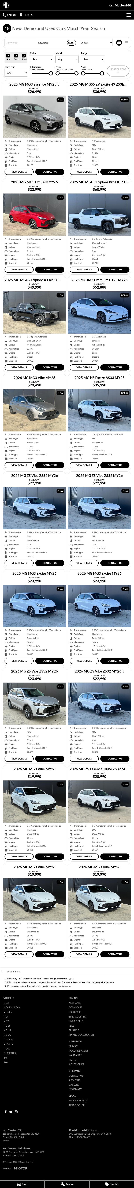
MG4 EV (7, 1012)
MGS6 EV (8, 1044)
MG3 (6, 1002)
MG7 (6, 1021)
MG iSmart (75, 1089)
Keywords (43, 42)
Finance (74, 1030)
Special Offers (78, 1016)
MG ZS (6, 1025)
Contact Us (50, 171)
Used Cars (75, 1012)
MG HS (7, 1030)
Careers (74, 1084)
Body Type (10, 67)
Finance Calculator (81, 1034)
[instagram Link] (16, 1112)
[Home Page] (6, 5)
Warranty (75, 1055)
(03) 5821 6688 (16, 1137)
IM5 (5, 1057)
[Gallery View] (119, 43)
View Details (19, 171)
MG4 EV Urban (11, 1007)
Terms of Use (77, 1105)
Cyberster (9, 1053)
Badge (84, 53)
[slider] (51, 73)
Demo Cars (75, 1007)
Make (33, 53)
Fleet (72, 1025)
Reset (71, 42)
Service (73, 1046)
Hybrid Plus (76, 1021)
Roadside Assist (78, 1050)
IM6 (5, 1062)
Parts (72, 1059)
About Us (74, 1080)
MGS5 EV (8, 1039)
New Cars (75, 1002)
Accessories (76, 1064)
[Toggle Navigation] (128, 15)
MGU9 (6, 1048)
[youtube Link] (11, 1112)
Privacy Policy (78, 1100)
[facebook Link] (5, 1112)
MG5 (6, 1016)
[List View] (126, 43)
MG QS (7, 1034)
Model (58, 53)
